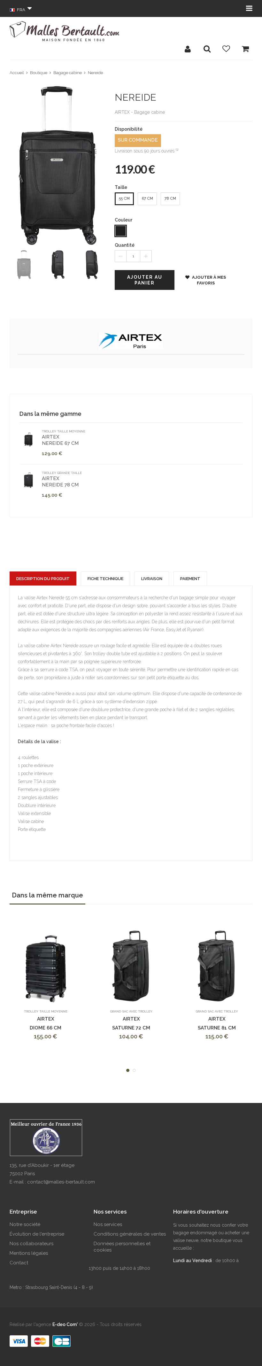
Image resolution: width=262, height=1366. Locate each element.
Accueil (17, 72)
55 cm (124, 198)
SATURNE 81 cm (217, 1028)
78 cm (170, 198)
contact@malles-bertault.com (61, 1182)
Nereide (95, 72)
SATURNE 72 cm (131, 1028)
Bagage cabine (67, 72)
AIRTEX (60, 440)
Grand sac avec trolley (131, 1011)
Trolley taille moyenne (63, 431)
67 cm (147, 198)
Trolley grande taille (62, 473)
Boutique (38, 72)
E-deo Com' (65, 1324)
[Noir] (121, 231)
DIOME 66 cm (45, 1028)
